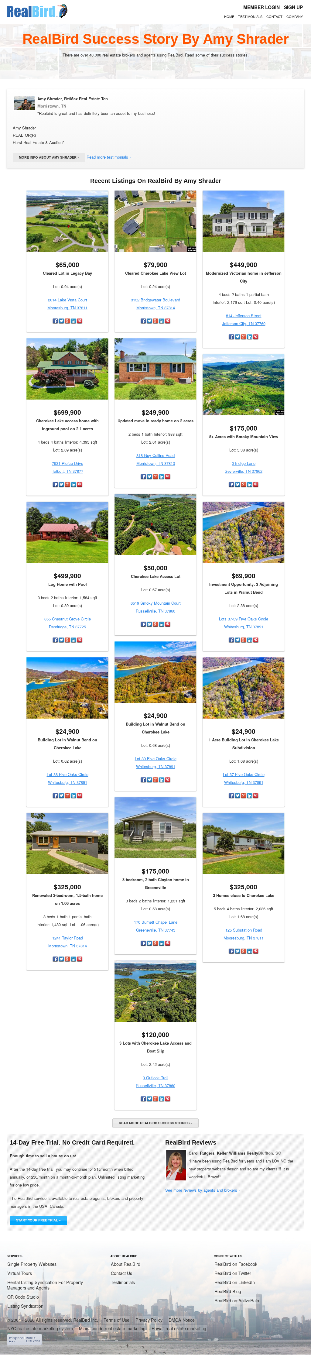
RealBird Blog (227, 1291)
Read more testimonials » (109, 157)
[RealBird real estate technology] (37, 17)
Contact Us (121, 1273)
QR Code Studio (23, 1297)
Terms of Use (116, 1320)
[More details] (67, 221)
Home (229, 16)
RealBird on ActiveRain (236, 1300)
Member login (261, 7)
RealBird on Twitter (232, 1273)
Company (294, 16)
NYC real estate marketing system (40, 1328)
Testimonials (250, 16)
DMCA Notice (182, 1320)
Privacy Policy (148, 1320)
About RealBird (125, 1264)
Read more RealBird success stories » (155, 1123)
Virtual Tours (19, 1273)
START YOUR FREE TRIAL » (38, 1220)
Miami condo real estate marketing (112, 1328)
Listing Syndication (25, 1306)
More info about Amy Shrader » (49, 157)
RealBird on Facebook (235, 1264)
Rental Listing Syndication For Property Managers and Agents (45, 1285)
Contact (274, 16)
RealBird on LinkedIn (234, 1282)
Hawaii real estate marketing (179, 1328)
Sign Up (293, 7)
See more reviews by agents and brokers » (203, 1190)
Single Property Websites (31, 1264)
